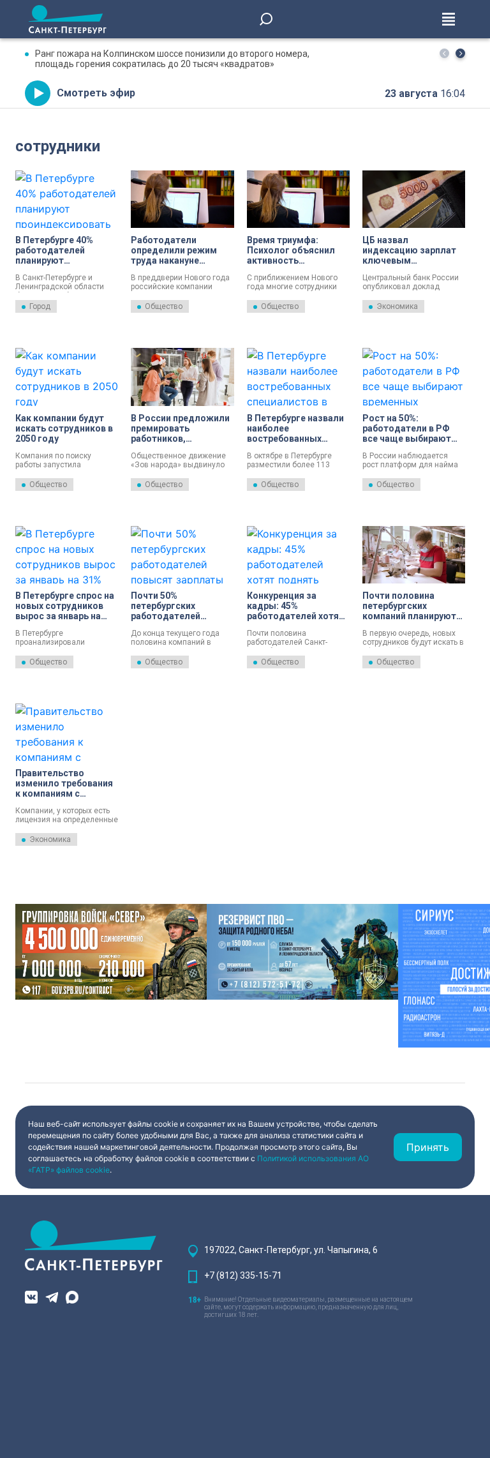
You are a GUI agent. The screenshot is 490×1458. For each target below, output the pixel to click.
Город (39, 306)
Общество (163, 306)
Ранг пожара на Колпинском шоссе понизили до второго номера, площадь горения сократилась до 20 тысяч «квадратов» (172, 59)
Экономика (397, 306)
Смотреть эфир (96, 93)
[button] (460, 53)
